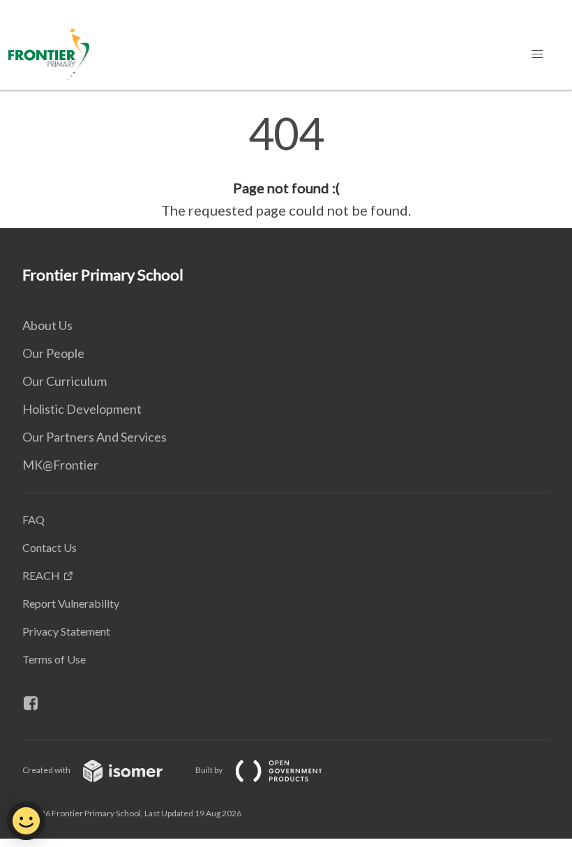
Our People (53, 353)
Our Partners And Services (94, 436)
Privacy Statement (66, 631)
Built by (209, 770)
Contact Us (49, 547)
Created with (47, 770)
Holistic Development (82, 409)
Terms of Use (54, 659)
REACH (41, 575)
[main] (286, 166)
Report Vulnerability (70, 603)
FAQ (33, 519)
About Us (47, 325)
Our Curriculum (64, 381)
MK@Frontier (60, 464)
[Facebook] (36, 703)
